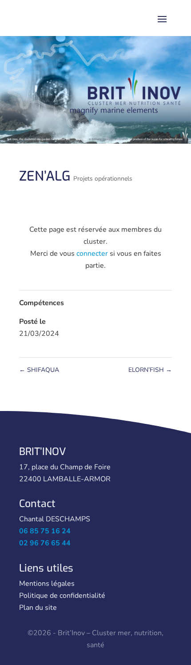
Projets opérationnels (102, 178)
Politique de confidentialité (62, 596)
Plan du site (38, 608)
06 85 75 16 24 (45, 531)
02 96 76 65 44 (45, 543)
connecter (92, 253)
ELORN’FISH (150, 370)
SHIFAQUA (39, 370)
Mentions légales (47, 583)
